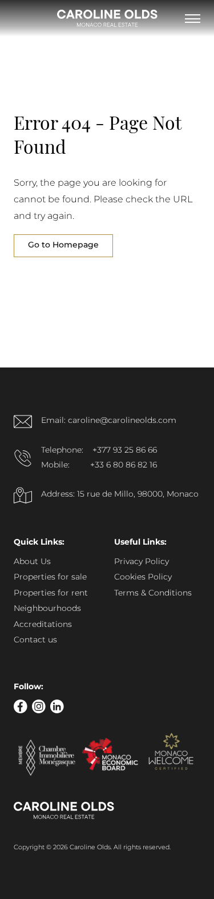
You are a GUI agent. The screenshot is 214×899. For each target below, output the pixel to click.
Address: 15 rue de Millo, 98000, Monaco (120, 494)
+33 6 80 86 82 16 (123, 465)
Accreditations (43, 624)
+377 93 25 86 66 (124, 450)
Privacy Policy (141, 562)
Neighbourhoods (47, 608)
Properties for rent (51, 593)
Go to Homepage (63, 245)
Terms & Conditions (153, 593)
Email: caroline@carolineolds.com (108, 420)
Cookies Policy (143, 577)
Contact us (35, 640)
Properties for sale (50, 577)
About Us (32, 562)
